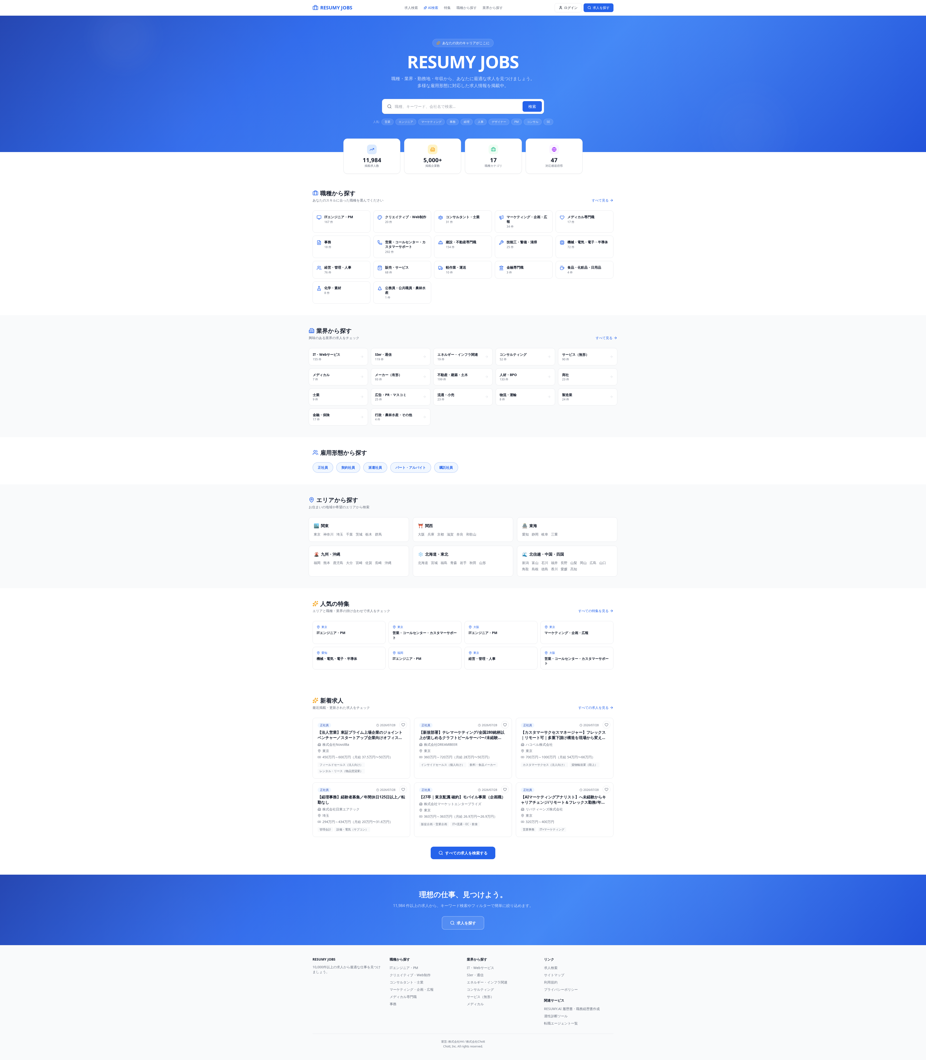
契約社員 (348, 467)
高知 (573, 569)
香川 (554, 569)
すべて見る (600, 200)
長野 (564, 562)
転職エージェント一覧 (561, 1023)
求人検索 (411, 7)
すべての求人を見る (593, 707)
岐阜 (544, 534)
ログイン (571, 7)
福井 (554, 562)
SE (548, 122)
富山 (535, 562)
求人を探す (466, 923)
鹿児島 (338, 562)
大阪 (421, 534)
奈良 (459, 534)
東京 (317, 534)
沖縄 (388, 562)
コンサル (532, 122)
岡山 (583, 562)
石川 (544, 562)
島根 (535, 569)
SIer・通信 (475, 975)
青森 (453, 562)
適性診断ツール (556, 1016)
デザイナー (499, 122)
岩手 (463, 562)
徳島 (544, 569)
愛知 (525, 534)
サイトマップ (554, 975)
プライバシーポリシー (561, 989)
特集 (447, 7)
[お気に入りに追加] (403, 725)
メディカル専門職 (403, 996)
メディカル (475, 1004)
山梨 (573, 562)
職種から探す (466, 7)
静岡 (535, 534)
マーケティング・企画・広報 (412, 989)
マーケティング (431, 122)
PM (516, 122)
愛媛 (564, 569)
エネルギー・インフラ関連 (487, 982)
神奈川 (328, 534)
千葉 (349, 534)
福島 (444, 562)
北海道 (423, 562)
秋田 (473, 562)
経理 (467, 122)
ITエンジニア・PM (404, 967)
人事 (480, 122)
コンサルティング (480, 989)
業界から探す (493, 7)
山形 (482, 562)
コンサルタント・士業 (406, 982)
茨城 (359, 534)
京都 (440, 534)
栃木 (368, 534)
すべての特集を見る (593, 610)
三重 (554, 534)
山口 (602, 562)
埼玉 (339, 534)
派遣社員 (375, 467)
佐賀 (368, 562)
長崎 (378, 562)
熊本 (326, 562)
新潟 (525, 562)
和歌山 (471, 534)
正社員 (323, 467)
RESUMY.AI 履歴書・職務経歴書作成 (572, 1008)
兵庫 (431, 534)
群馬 (378, 534)
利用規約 (551, 982)
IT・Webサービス (480, 967)
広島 (593, 562)
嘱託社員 (446, 467)
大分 (349, 562)
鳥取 (525, 569)
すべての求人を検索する (466, 853)
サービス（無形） (480, 996)
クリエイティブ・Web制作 (410, 975)
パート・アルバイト (410, 467)
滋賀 (450, 534)
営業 (387, 122)
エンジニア (406, 122)
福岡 (317, 562)
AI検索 (433, 7)
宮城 (434, 562)
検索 (532, 106)
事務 (453, 122)
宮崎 (359, 562)
